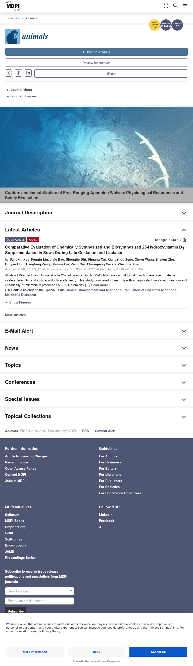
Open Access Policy (20, 468)
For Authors (108, 456)
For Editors (108, 468)
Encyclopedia (15, 545)
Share (111, 73)
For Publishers (110, 480)
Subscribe (16, 611)
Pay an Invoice (16, 462)
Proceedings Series (20, 557)
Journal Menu (19, 89)
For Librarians (110, 474)
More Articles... (17, 314)
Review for (96, 62)
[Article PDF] (184, 240)
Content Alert (105, 430)
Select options (18, 591)
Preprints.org (15, 526)
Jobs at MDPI (15, 480)
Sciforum (12, 514)
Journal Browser (21, 96)
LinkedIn (106, 514)
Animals (31, 18)
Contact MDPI (15, 474)
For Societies (109, 486)
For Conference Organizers (120, 493)
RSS (85, 430)
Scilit (9, 532)
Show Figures (18, 302)
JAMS (9, 551)
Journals (14, 18)
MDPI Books (14, 520)
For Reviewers (110, 462)
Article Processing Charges (26, 456)
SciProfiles (13, 539)
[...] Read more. (97, 284)
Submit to (96, 51)
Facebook (106, 520)
